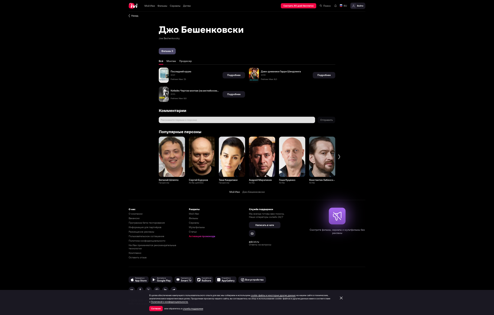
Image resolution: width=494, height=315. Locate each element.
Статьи (193, 231)
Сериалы (194, 222)
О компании (136, 213)
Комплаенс (135, 253)
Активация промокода (202, 236)
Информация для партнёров (145, 227)
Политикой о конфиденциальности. (169, 301)
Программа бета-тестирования (147, 222)
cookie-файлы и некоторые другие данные (273, 295)
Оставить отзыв (138, 257)
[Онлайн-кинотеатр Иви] (134, 6)
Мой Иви (194, 213)
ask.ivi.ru (254, 241)
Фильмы (193, 218)
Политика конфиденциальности (147, 240)
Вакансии (134, 218)
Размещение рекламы (141, 231)
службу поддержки (193, 308)
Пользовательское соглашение (146, 236)
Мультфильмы (197, 227)
